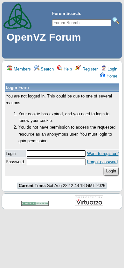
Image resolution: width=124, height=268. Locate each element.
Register (89, 69)
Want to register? (103, 153)
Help (67, 69)
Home (111, 76)
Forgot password (102, 161)
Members (21, 69)
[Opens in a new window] (35, 204)
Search (46, 69)
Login (111, 69)
